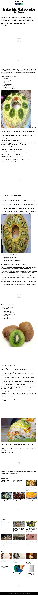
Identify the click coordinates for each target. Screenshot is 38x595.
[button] (1, 1)
